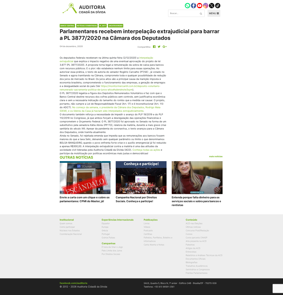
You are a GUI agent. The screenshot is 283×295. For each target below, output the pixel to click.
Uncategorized (115, 26)
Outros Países (108, 237)
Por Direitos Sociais (111, 254)
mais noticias (216, 156)
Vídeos (147, 227)
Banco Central (67, 26)
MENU (213, 13)
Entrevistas (191, 251)
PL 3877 (102, 26)
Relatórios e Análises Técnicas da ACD (204, 255)
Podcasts (148, 230)
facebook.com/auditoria (73, 283)
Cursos (189, 234)
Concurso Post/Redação (197, 230)
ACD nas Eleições (194, 223)
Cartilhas (148, 234)
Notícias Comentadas (87, 26)
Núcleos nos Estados (70, 230)
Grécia (105, 230)
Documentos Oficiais (195, 259)
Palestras (190, 244)
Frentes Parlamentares (196, 273)
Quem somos (66, 223)
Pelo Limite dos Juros (112, 250)
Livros (146, 223)
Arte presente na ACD (196, 241)
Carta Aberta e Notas (154, 244)
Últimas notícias (193, 227)
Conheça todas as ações (146, 149)
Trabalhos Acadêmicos (197, 266)
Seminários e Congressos (198, 269)
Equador (106, 223)
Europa (105, 227)
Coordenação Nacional (71, 234)
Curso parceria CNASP (196, 237)
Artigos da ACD (193, 248)
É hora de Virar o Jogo (112, 247)
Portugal (106, 234)
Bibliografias (191, 262)
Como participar (67, 227)
